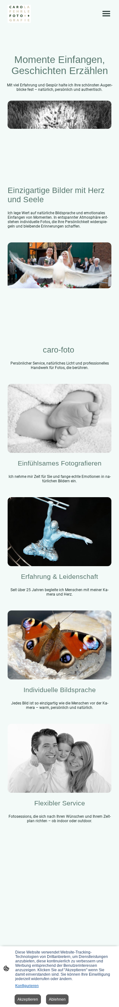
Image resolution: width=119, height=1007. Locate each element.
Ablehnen (57, 999)
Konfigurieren (27, 986)
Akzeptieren (27, 999)
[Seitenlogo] (19, 14)
